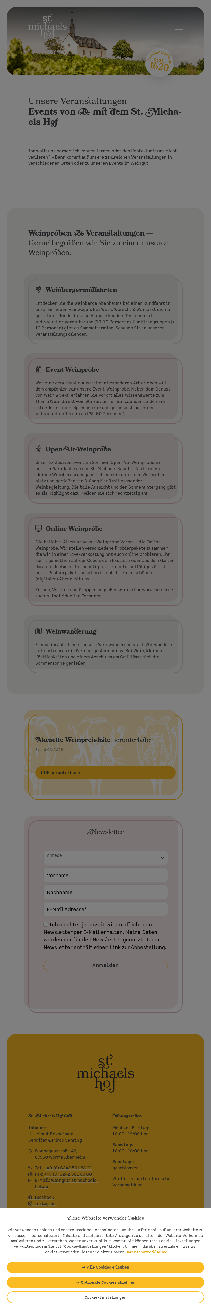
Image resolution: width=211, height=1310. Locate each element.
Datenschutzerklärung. (147, 1252)
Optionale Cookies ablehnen (108, 1282)
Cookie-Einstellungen (105, 1297)
